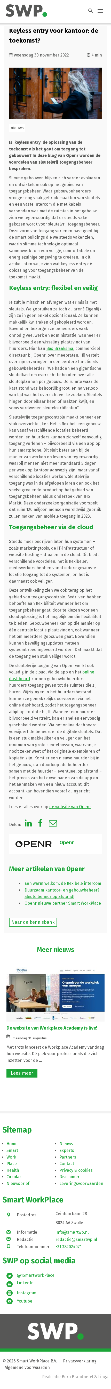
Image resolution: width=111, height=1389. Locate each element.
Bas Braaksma (59, 348)
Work (11, 1157)
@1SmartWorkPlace (35, 1275)
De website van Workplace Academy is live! (52, 1028)
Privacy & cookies (76, 1170)
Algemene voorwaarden (27, 1367)
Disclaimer (69, 1176)
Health (12, 1170)
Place (11, 1163)
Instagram (26, 1292)
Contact (66, 1163)
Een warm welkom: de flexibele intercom (63, 883)
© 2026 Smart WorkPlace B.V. (30, 1361)
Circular (13, 1176)
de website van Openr (70, 806)
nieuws (17, 127)
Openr (66, 842)
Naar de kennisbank (33, 922)
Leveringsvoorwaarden (81, 1183)
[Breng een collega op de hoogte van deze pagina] (53, 824)
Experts (66, 1150)
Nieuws (66, 1143)
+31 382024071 (69, 1246)
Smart (12, 1150)
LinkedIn (25, 1282)
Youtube (24, 1301)
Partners (67, 1157)
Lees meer (22, 1073)
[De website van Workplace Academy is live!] (55, 994)
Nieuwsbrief (17, 1183)
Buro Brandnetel (77, 1376)
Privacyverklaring (80, 1361)
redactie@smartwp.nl (76, 1239)
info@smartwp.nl (72, 1232)
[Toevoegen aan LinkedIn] (28, 824)
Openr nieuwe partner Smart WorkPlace (63, 903)
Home (12, 1143)
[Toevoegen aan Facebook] (40, 824)
